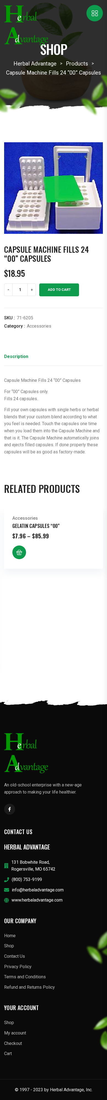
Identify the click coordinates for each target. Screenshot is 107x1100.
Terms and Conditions (25, 976)
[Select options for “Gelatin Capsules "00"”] (19, 552)
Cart (8, 1053)
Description (16, 356)
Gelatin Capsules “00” (36, 525)
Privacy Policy (18, 966)
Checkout (13, 1043)
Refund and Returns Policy (29, 987)
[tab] (16, 358)
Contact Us (14, 956)
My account (15, 1033)
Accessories (39, 326)
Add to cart (59, 290)
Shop (9, 945)
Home (10, 935)
